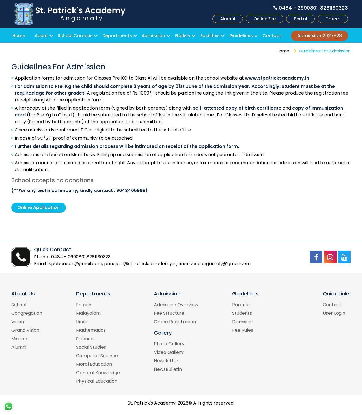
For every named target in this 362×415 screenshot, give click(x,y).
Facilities (210, 36)
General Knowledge (98, 372)
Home (18, 36)
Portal (300, 19)
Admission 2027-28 (319, 35)
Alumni (227, 19)
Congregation (26, 313)
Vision (17, 321)
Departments (117, 36)
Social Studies (91, 347)
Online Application (39, 207)
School (18, 304)
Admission (153, 36)
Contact (271, 36)
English (83, 304)
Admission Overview (176, 304)
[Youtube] (344, 257)
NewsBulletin (168, 369)
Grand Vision (25, 330)
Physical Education (96, 381)
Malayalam (88, 313)
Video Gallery (169, 352)
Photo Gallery (169, 343)
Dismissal (242, 321)
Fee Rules (242, 330)
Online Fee (264, 19)
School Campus (75, 36)
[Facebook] (316, 257)
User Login (334, 313)
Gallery (183, 36)
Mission (19, 338)
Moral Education (94, 364)
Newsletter (166, 360)
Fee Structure (169, 313)
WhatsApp (8, 406)
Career (332, 19)
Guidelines (241, 36)
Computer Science (97, 355)
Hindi (81, 321)
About (41, 36)
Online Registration (175, 321)
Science (85, 338)
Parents (241, 304)
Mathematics (91, 330)
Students (242, 313)
